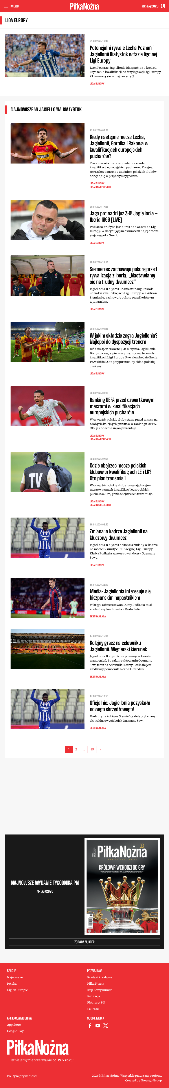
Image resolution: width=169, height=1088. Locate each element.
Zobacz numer (84, 942)
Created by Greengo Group (143, 1080)
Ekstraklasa (98, 616)
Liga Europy (97, 83)
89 (92, 749)
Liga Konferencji (100, 187)
